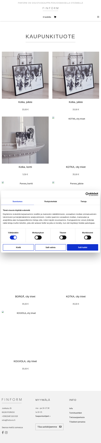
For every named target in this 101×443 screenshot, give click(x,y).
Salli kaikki (82, 247)
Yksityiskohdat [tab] (50, 201)
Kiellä (18, 247)
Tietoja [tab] (83, 201)
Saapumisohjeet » (42, 416)
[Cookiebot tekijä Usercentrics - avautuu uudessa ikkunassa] (87, 194)
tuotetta (47, 17)
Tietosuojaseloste (77, 417)
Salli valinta (50, 247)
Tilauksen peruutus (77, 421)
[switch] (38, 237)
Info (71, 408)
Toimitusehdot (75, 413)
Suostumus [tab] (18, 201)
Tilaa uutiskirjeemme (47, 426)
